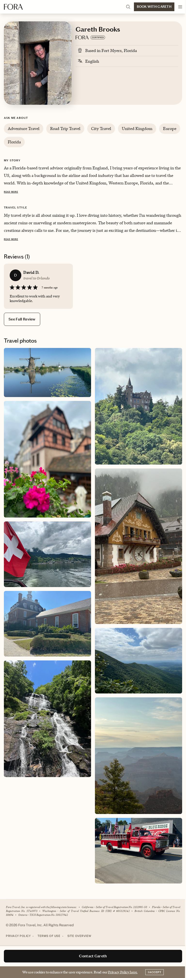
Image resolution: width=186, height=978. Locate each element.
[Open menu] (180, 7)
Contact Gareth (93, 956)
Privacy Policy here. (123, 972)
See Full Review (22, 319)
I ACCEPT (154, 972)
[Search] (128, 7)
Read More (11, 192)
